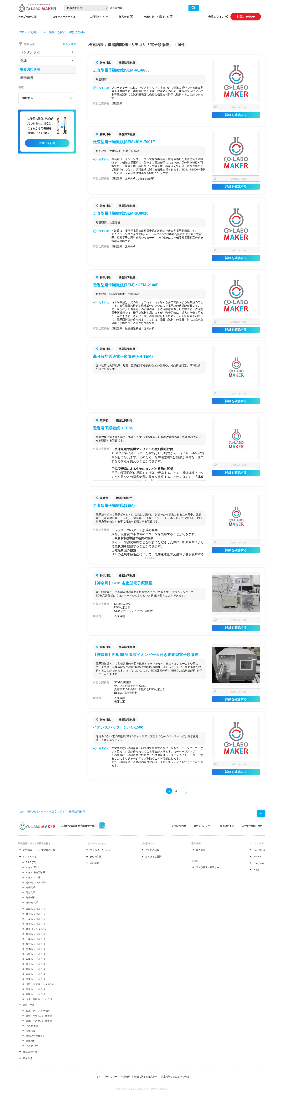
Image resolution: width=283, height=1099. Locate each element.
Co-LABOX (259, 850)
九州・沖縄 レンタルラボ (39, 999)
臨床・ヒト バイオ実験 (38, 1010)
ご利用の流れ (152, 850)
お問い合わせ (245, 16)
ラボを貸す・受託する (156, 16)
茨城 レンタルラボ (35, 909)
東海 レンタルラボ (35, 989)
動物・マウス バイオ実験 (39, 1015)
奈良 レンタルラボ (35, 964)
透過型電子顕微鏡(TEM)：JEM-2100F (125, 285)
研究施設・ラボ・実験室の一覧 (39, 850)
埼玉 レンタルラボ (35, 914)
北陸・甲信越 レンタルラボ (40, 984)
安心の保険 (95, 856)
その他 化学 (32, 902)
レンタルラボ (30, 856)
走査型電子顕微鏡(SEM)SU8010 (120, 213)
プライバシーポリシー (105, 1076)
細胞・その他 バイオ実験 (39, 1020)
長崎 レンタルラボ (35, 969)
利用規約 (125, 1076)
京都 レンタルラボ (35, 949)
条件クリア (69, 44)
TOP (21, 32)
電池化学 (30, 892)
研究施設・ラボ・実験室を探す (46, 32)
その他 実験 (32, 1025)
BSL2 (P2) (31, 862)
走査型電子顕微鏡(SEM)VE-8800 (121, 70)
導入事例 (124, 16)
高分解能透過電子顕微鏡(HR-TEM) (123, 356)
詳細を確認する (236, 114)
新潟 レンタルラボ (35, 934)
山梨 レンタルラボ (35, 939)
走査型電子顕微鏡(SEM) (114, 505)
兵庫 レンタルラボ (35, 959)
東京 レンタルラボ (35, 924)
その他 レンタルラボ (36, 882)
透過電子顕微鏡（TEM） (114, 428)
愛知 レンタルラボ (35, 944)
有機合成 (30, 887)
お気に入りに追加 (239, 107)
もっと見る (149, 480)
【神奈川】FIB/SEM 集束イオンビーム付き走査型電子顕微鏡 (145, 654)
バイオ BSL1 (32, 867)
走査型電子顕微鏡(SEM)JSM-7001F (124, 142)
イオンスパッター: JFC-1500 (118, 727)
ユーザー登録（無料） (253, 825)
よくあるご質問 (153, 856)
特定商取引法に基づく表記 (175, 1076)
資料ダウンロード (203, 825)
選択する (27, 98)
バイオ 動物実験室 (35, 872)
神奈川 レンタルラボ (36, 929)
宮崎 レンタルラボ (35, 974)
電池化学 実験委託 (35, 1035)
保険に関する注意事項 (145, 1076)
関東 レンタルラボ (35, 979)
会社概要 (94, 863)
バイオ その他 (33, 877)
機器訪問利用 (77, 32)
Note (256, 869)
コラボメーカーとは (100, 850)
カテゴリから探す (28, 16)
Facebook (259, 863)
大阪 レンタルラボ (35, 954)
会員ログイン (216, 16)
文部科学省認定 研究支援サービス (79, 825)
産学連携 (27, 1058)
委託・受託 (28, 1005)
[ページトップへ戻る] (261, 813)
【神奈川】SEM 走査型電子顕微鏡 (122, 583)
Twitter (257, 856)
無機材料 (30, 897)
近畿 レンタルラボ (35, 994)
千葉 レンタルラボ (35, 919)
